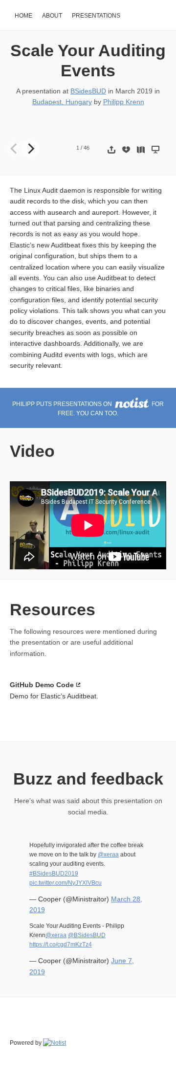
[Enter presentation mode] (155, 149)
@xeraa (108, 854)
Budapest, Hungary (62, 102)
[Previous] (14, 148)
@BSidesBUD (87, 935)
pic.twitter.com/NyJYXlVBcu (65, 882)
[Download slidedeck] (126, 149)
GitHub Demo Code (42, 685)
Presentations (96, 15)
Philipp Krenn (123, 102)
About (52, 15)
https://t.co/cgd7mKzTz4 (60, 944)
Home (23, 15)
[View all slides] (140, 149)
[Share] (111, 149)
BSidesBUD (88, 91)
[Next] (30, 148)
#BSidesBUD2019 (53, 873)
